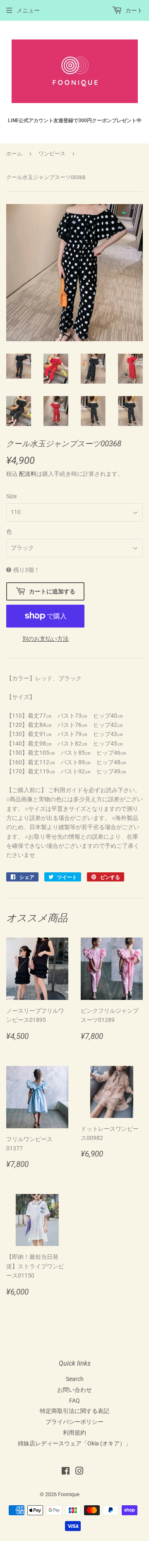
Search (75, 1379)
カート (133, 10)
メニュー (28, 10)
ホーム (14, 153)
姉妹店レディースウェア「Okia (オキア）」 (74, 1443)
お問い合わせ (74, 1389)
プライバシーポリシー (74, 1421)
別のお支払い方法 (45, 638)
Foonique (68, 1494)
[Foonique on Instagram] (79, 1472)
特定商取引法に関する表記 (74, 1411)
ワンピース (51, 153)
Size (11, 496)
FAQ (74, 1400)
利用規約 (74, 1432)
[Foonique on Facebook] (65, 1472)
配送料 (27, 473)
